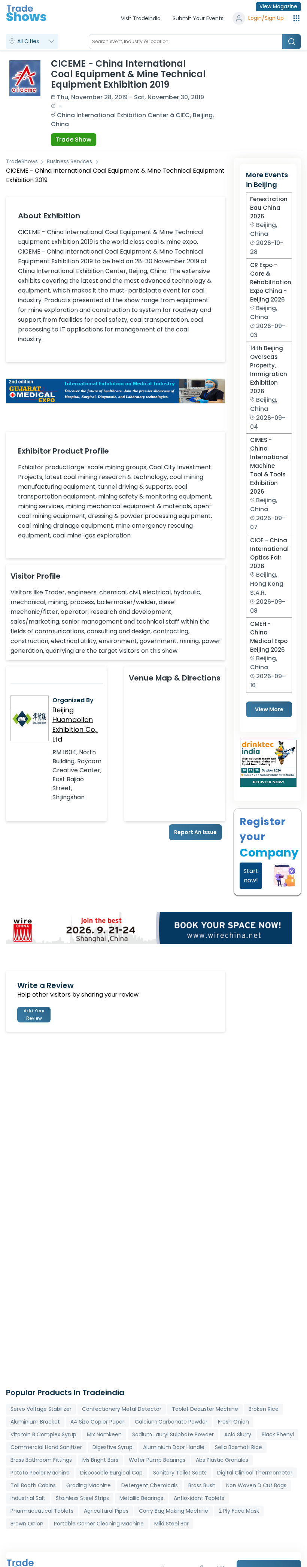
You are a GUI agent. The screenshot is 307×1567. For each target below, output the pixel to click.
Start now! (250, 876)
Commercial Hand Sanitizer (46, 1447)
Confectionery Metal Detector (121, 1409)
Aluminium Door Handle (173, 1447)
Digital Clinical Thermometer (254, 1472)
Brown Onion (26, 1523)
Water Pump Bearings (157, 1460)
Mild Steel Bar (171, 1523)
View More (269, 709)
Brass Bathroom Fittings (41, 1460)
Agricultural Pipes (106, 1511)
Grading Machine (88, 1485)
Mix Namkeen (104, 1434)
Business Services (69, 161)
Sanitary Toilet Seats (180, 1472)
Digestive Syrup (112, 1447)
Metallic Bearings (141, 1498)
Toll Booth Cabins (33, 1485)
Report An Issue (195, 832)
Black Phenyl (278, 1434)
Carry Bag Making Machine (173, 1511)
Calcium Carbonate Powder (171, 1421)
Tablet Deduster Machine (205, 1409)
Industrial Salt (27, 1498)
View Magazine (278, 6)
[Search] (291, 41)
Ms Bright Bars (100, 1460)
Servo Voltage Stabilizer (41, 1409)
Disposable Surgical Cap (111, 1472)
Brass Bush (202, 1485)
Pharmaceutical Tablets (41, 1511)
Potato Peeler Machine (40, 1472)
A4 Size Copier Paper (97, 1421)
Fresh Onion (233, 1421)
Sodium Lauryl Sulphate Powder (173, 1434)
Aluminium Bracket (35, 1421)
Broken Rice (264, 1409)
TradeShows (22, 161)
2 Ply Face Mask (239, 1511)
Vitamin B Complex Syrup (43, 1434)
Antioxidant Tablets (199, 1498)
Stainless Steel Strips (82, 1498)
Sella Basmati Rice (238, 1447)
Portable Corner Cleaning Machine (99, 1523)
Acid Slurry (237, 1434)
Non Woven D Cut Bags (256, 1485)
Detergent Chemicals (149, 1485)
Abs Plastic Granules (222, 1460)
